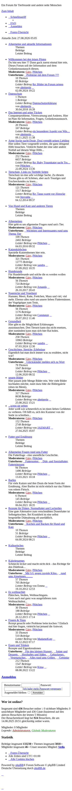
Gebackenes (57, 654)
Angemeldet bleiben (15, 692)
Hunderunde (15, 271)
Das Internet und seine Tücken (25, 112)
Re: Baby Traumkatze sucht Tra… (51, 162)
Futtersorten (32, 461)
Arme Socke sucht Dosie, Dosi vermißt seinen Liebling (38, 140)
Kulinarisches (15, 545)
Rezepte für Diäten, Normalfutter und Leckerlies (35, 508)
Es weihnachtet (16, 592)
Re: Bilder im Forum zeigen (48, 84)
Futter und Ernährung (20, 436)
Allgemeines (15, 221)
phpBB (19, 765)
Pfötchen (37, 71)
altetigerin (25, 87)
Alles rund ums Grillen (43, 657)
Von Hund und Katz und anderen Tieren (30, 205)
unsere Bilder (15, 377)
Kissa (40, 667)
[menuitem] (12, 23)
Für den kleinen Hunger (38, 651)
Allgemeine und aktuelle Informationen (30, 44)
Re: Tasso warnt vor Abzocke (49, 193)
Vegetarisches (18, 657)
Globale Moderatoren (44, 730)
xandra (41, 265)
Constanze (43, 315)
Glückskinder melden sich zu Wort (45, 361)
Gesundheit (14, 321)
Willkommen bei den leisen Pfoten (27, 59)
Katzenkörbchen (17, 249)
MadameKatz (44, 638)
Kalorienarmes (16, 560)
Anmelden (8, 677)
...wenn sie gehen (18, 405)
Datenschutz (15, 93)
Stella (61, 746)
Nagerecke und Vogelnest (22, 293)
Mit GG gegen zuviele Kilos (41, 573)
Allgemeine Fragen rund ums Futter (28, 451)
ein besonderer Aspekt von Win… (51, 131)
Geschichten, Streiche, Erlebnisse (26, 349)
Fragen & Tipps (17, 620)
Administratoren (21, 730)
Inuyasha (25, 196)
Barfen (12, 480)
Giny (28, 71)
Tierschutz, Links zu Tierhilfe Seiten (28, 171)
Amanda (42, 286)
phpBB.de (39, 768)
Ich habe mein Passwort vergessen (42, 688)
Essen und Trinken (18, 645)
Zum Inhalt (7, 11)
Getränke (64, 657)
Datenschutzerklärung (45, 103)
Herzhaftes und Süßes (34, 654)
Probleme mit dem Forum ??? (42, 74)
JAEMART (43, 427)
